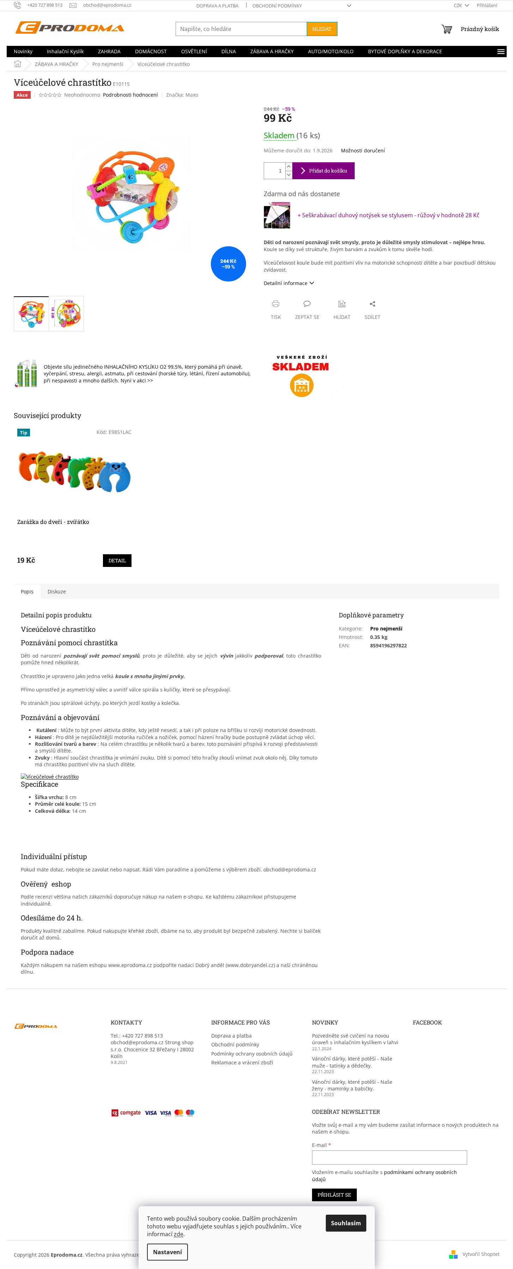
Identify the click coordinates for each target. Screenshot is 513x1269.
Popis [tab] (27, 591)
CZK (458, 5)
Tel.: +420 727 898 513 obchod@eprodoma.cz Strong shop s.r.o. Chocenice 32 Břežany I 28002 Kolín (152, 1045)
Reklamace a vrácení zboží (242, 1062)
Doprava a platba (217, 5)
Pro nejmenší (386, 628)
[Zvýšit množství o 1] (288, 167)
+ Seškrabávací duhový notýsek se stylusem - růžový (389, 215)
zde (178, 1234)
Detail (117, 560)
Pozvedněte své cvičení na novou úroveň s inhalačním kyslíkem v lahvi (355, 1039)
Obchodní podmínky (277, 5)
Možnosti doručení (363, 150)
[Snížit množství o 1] (288, 175)
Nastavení (167, 1252)
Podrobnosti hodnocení (130, 94)
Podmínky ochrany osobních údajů (252, 1053)
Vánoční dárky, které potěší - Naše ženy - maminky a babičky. (352, 1085)
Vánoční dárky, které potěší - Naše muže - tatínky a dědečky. (352, 1062)
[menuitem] (23, 51)
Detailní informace (285, 283)
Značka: (182, 94)
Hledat (322, 28)
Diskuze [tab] (57, 591)
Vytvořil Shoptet (481, 1254)
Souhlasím (346, 1223)
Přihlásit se (334, 1194)
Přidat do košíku (328, 170)
